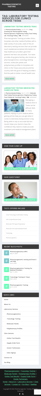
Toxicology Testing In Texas (20, 277)
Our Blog (7, 362)
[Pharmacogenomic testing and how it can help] (6, 260)
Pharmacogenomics (9, 33)
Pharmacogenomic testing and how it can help (23, 260)
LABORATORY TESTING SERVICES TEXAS (20, 26)
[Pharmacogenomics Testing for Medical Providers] (6, 269)
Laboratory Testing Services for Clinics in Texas (19, 89)
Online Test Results (13, 338)
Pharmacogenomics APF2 (18, 251)
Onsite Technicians (13, 348)
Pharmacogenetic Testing (20, 31)
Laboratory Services (11, 309)
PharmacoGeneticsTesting (13, 29)
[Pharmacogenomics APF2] (6, 252)
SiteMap (33, 384)
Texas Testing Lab (9, 97)
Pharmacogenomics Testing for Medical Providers (21, 269)
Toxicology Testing (12, 35)
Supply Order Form (13, 343)
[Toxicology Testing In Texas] (6, 278)
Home (6, 299)
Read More (9, 79)
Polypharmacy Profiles (14, 328)
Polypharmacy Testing (22, 33)
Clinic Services (9, 333)
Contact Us (8, 357)
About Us (7, 304)
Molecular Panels (13, 324)
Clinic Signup (11, 353)
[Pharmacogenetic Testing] (6, 286)
